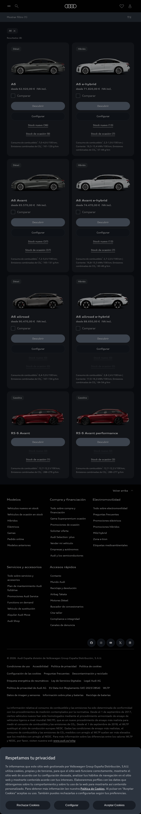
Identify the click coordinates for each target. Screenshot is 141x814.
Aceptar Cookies (114, 805)
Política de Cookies (92, 788)
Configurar (71, 805)
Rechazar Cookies (28, 805)
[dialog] (70, 780)
